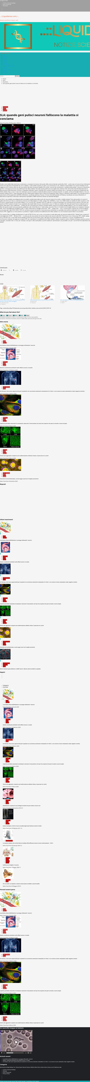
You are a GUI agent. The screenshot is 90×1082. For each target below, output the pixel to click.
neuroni (21, 308)
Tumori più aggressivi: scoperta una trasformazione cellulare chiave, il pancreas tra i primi (24, 455)
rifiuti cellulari (32, 308)
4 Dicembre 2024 (13, 481)
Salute (4, 59)
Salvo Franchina (4, 123)
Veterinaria (56, 1067)
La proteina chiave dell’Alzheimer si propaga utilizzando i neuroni (17, 345)
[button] (16, 1042)
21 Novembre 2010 (16, 808)
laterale (17, 308)
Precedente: (19, 317)
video (60, 1067)
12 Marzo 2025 (12, 394)
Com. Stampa (6, 64)
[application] (16, 1042)
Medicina (5, 57)
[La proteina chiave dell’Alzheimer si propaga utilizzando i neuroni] (10, 338)
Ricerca (5, 60)
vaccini (4, 70)
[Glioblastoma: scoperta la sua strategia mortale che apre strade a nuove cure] (8, 798)
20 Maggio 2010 (15, 886)
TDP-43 (48, 308)
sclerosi (38, 308)
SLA (41, 308)
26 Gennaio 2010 (16, 845)
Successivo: (20, 318)
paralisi (26, 308)
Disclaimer (5, 5)
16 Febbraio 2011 (16, 828)
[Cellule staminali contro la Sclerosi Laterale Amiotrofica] (44, 292)
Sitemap (5, 1071)
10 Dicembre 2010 (14, 123)
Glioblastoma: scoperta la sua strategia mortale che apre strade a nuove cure (21, 805)
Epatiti (20, 1067)
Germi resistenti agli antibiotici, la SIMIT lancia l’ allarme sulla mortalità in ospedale (20, 669)
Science (45, 1067)
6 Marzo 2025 (12, 426)
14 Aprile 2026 (12, 348)
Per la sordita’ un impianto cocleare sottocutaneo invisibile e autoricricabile (21, 883)
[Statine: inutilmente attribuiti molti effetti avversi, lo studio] (10, 359)
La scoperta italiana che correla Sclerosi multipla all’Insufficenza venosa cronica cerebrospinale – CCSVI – (28, 843)
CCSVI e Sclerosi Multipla (9, 3)
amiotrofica (6, 308)
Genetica (5, 61)
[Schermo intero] (30, 1053)
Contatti (5, 72)
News (4, 109)
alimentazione (6, 69)
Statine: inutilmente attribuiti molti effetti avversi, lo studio (16, 367)
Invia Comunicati (7, 4)
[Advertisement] (45, 95)
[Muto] (28, 1053)
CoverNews (29, 1081)
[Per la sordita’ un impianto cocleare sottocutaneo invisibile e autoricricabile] (8, 878)
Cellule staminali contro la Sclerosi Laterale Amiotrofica (42, 300)
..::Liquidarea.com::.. (9, 16)
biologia (5, 63)
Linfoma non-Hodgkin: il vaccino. (11, 865)
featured (24, 1067)
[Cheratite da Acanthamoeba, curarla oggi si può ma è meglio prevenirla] (10, 470)
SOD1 (44, 308)
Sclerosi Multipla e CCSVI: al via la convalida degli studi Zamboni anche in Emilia (22, 826)
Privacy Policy (6, 1073)
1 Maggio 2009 (15, 867)
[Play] (2, 1053)
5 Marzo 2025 (12, 458)
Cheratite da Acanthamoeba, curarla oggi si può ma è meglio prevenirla (19, 478)
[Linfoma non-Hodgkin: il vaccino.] (8, 856)
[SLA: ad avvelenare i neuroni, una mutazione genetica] (74, 292)
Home (4, 56)
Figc (11, 308)
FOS (13, 308)
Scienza (5, 67)
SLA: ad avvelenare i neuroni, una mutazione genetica (71, 300)
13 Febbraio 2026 (13, 370)
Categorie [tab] (6, 685)
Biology (11, 1067)
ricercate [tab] (5, 687)
